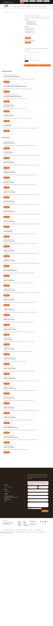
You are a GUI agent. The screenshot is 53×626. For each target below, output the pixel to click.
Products (8, 11)
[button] (37, 65)
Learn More (6, 81)
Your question (27, 50)
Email (26, 58)
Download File (28, 38)
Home (4, 11)
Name (26, 55)
